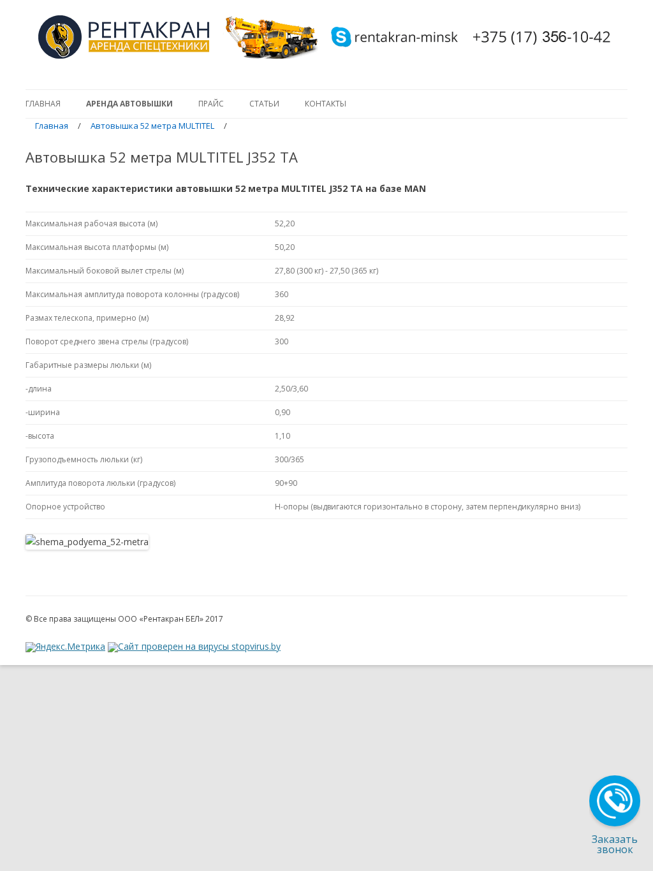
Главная (43, 103)
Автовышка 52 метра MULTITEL (152, 125)
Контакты (325, 103)
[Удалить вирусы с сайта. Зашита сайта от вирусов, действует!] (194, 646)
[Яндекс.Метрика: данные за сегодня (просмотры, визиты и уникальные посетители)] (65, 653)
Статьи (264, 103)
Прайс (211, 103)
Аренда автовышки (129, 103)
